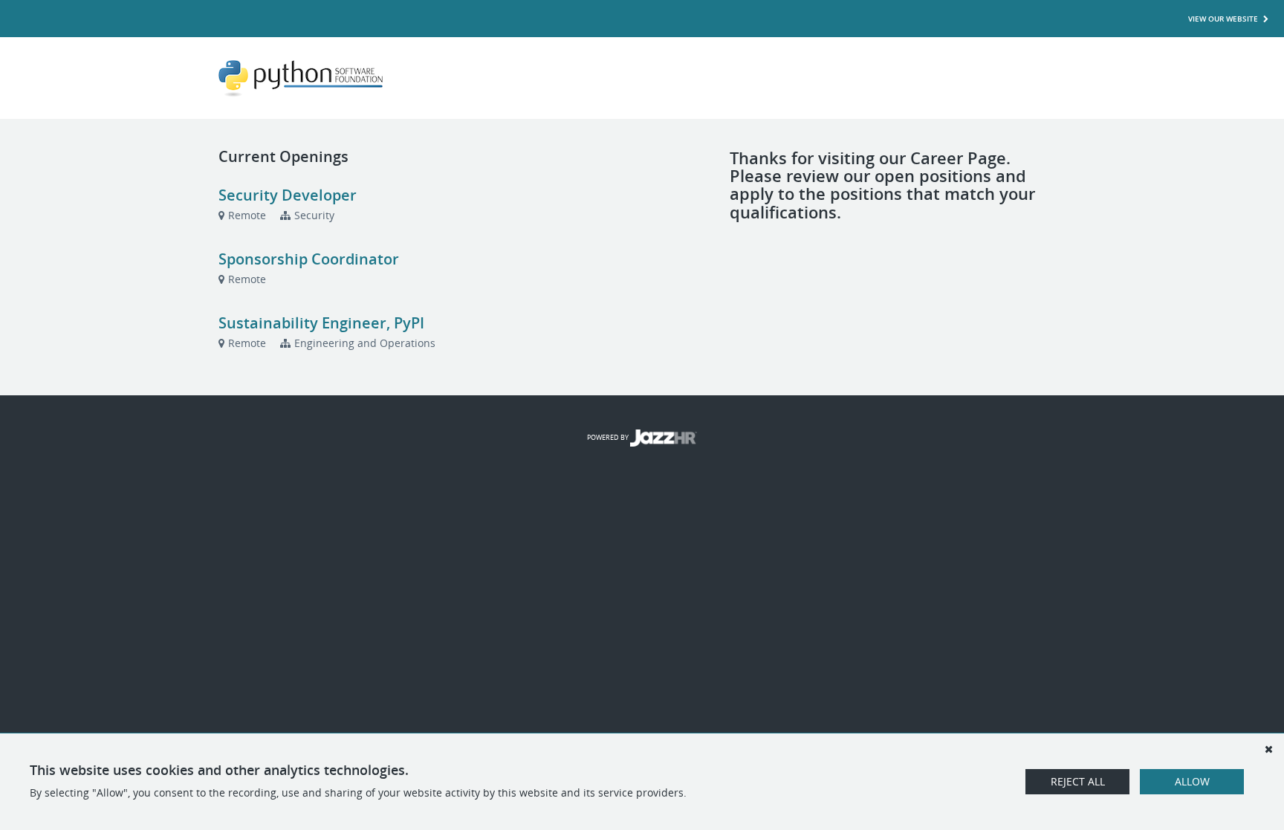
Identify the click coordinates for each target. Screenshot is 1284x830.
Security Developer (287, 195)
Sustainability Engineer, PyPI (321, 323)
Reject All (1078, 781)
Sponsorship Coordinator (308, 259)
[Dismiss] (1268, 749)
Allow (1192, 781)
